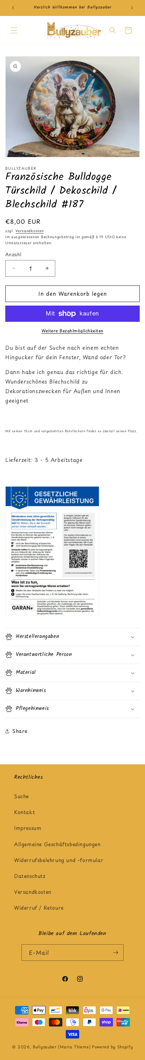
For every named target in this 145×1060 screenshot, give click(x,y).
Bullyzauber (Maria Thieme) (61, 1047)
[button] (14, 30)
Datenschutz (30, 876)
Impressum (27, 828)
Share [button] (19, 731)
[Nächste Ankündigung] (132, 8)
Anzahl (13, 254)
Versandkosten (29, 230)
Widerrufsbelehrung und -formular (58, 860)
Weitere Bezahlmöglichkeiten (72, 330)
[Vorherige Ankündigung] (13, 8)
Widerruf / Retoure (39, 907)
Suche (21, 796)
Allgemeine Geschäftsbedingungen (57, 844)
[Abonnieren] (115, 952)
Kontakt (24, 812)
